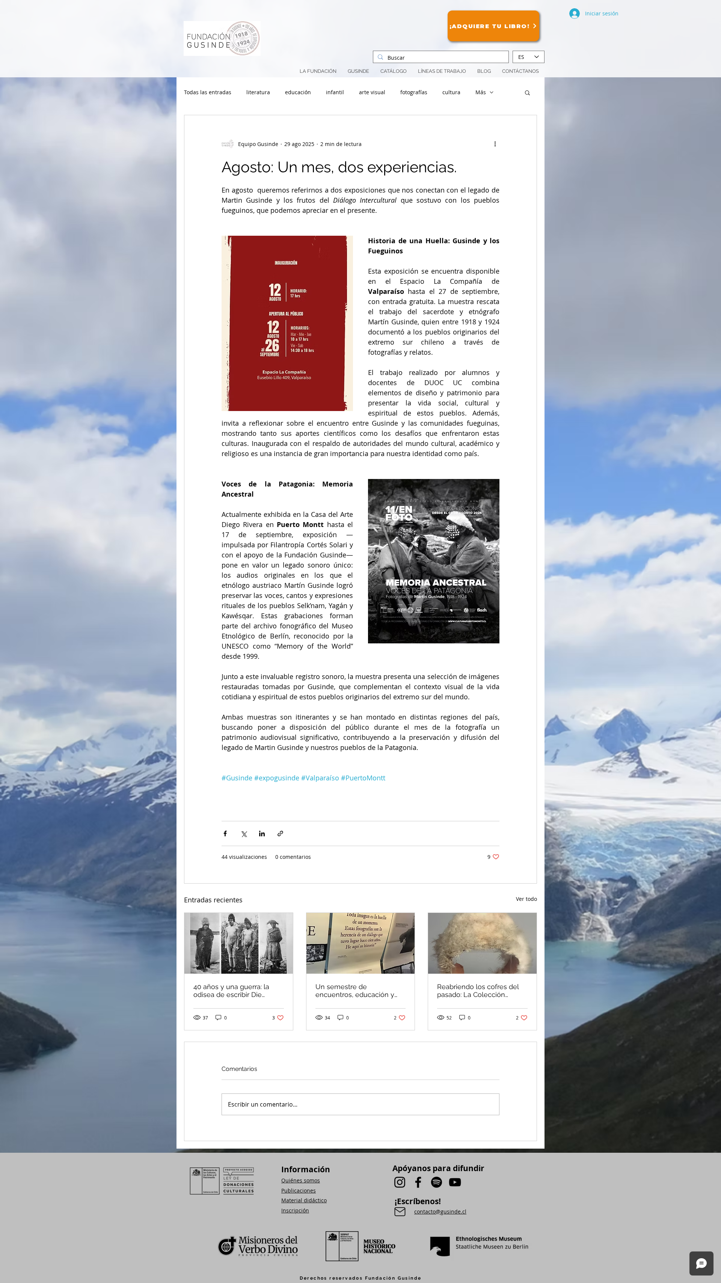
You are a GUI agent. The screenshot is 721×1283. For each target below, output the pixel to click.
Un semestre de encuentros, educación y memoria (354, 990)
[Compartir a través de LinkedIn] (261, 833)
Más (480, 92)
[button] (442, 71)
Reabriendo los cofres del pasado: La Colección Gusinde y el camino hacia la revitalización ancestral (479, 990)
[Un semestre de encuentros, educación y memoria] (360, 943)
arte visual (372, 92)
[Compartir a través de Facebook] (225, 833)
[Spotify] (436, 1182)
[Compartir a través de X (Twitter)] (243, 833)
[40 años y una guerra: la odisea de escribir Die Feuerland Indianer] (238, 943)
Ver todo (526, 898)
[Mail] (399, 1211)
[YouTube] (455, 1182)
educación (298, 92)
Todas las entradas (207, 92)
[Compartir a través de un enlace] (280, 833)
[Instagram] (399, 1182)
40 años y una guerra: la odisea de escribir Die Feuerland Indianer (231, 990)
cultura (451, 92)
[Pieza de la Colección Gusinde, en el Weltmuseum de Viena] (482, 943)
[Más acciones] (494, 143)
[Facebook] (418, 1182)
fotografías (413, 92)
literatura (258, 92)
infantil (335, 92)
